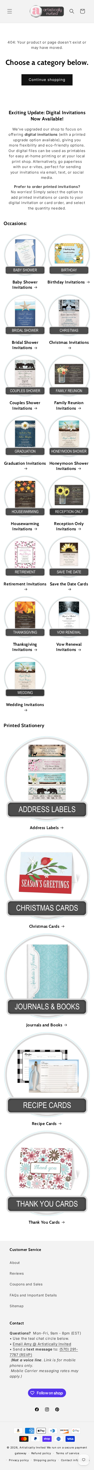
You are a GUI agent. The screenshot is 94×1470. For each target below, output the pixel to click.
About (15, 1263)
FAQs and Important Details (33, 1295)
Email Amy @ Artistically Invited (42, 1344)
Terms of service (67, 1453)
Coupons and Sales (26, 1284)
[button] (9, 11)
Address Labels (44, 827)
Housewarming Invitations (25, 526)
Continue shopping (47, 79)
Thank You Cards (44, 1222)
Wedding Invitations (25, 704)
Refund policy (41, 1453)
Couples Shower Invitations (25, 405)
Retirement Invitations (25, 584)
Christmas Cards (44, 926)
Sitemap (17, 1306)
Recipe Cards (44, 1123)
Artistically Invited (33, 1447)
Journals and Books (44, 1025)
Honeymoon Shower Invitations (69, 466)
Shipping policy (45, 1460)
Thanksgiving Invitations (24, 647)
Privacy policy (19, 1460)
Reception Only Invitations (69, 526)
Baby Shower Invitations (25, 285)
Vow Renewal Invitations (68, 647)
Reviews (17, 1273)
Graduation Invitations (25, 463)
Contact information (75, 1460)
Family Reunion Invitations (68, 405)
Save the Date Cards (69, 584)
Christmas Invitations (69, 342)
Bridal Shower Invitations (25, 345)
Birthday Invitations (66, 282)
